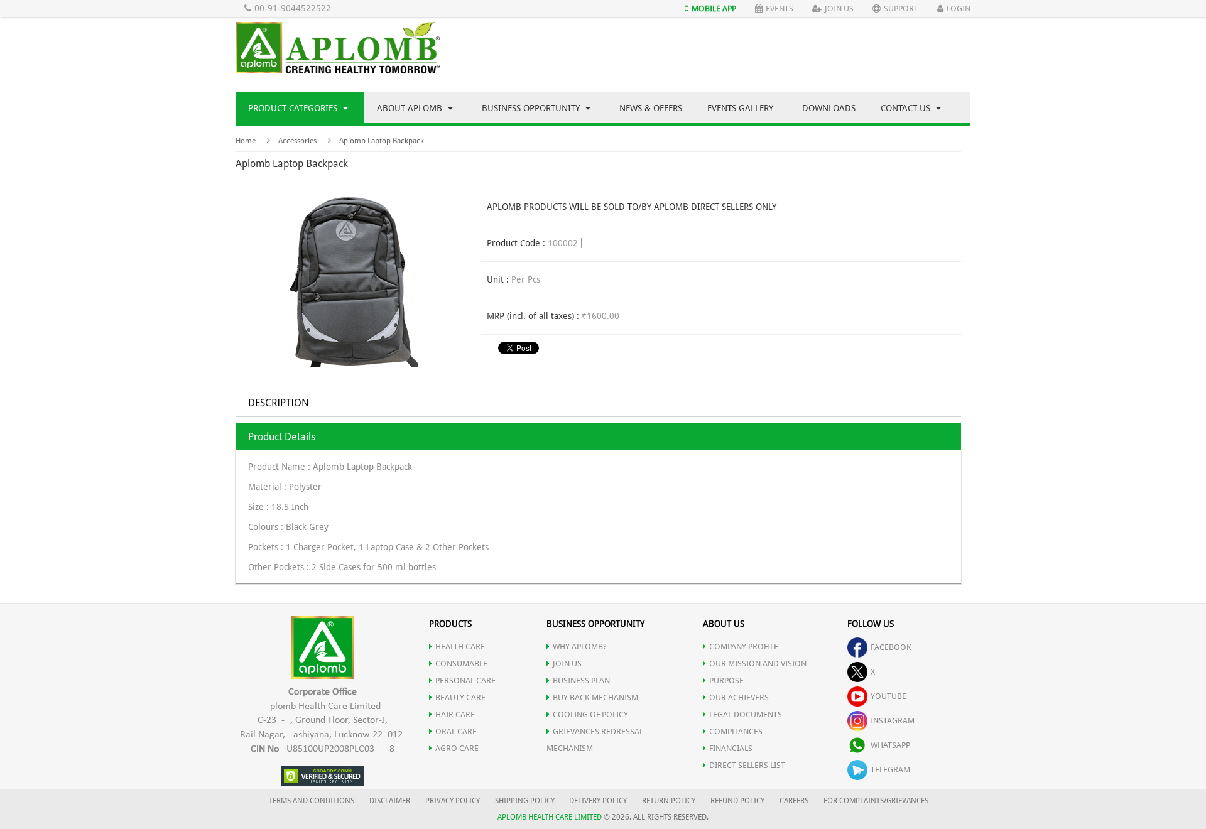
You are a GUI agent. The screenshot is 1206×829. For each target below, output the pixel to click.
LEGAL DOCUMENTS (745, 714)
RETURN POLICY (668, 800)
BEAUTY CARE (460, 697)
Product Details (281, 437)
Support (901, 8)
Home (246, 140)
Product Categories (294, 108)
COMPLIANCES (736, 731)
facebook (891, 647)
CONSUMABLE (461, 663)
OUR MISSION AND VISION (758, 663)
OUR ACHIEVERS (739, 697)
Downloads (829, 108)
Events (779, 8)
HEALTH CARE (460, 646)
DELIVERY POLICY (598, 800)
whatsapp (890, 745)
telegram (890, 769)
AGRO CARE (457, 748)
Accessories (297, 140)
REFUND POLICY (737, 800)
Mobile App (714, 8)
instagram (893, 720)
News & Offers (650, 108)
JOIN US (567, 663)
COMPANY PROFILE (743, 646)
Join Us (839, 8)
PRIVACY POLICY (452, 800)
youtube (888, 696)
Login (958, 8)
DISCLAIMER (389, 800)
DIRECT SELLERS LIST (747, 765)
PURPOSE (726, 680)
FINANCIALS (730, 748)
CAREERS (794, 800)
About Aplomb (411, 108)
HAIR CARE (455, 714)
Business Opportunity (532, 108)
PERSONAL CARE (465, 680)
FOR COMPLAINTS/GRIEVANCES (875, 800)
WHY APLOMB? (580, 646)
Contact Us (907, 108)
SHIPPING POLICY (526, 800)
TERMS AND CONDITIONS (311, 800)
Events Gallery (740, 108)
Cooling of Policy (590, 714)
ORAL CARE (456, 731)
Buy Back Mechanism (595, 697)
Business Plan (581, 680)
